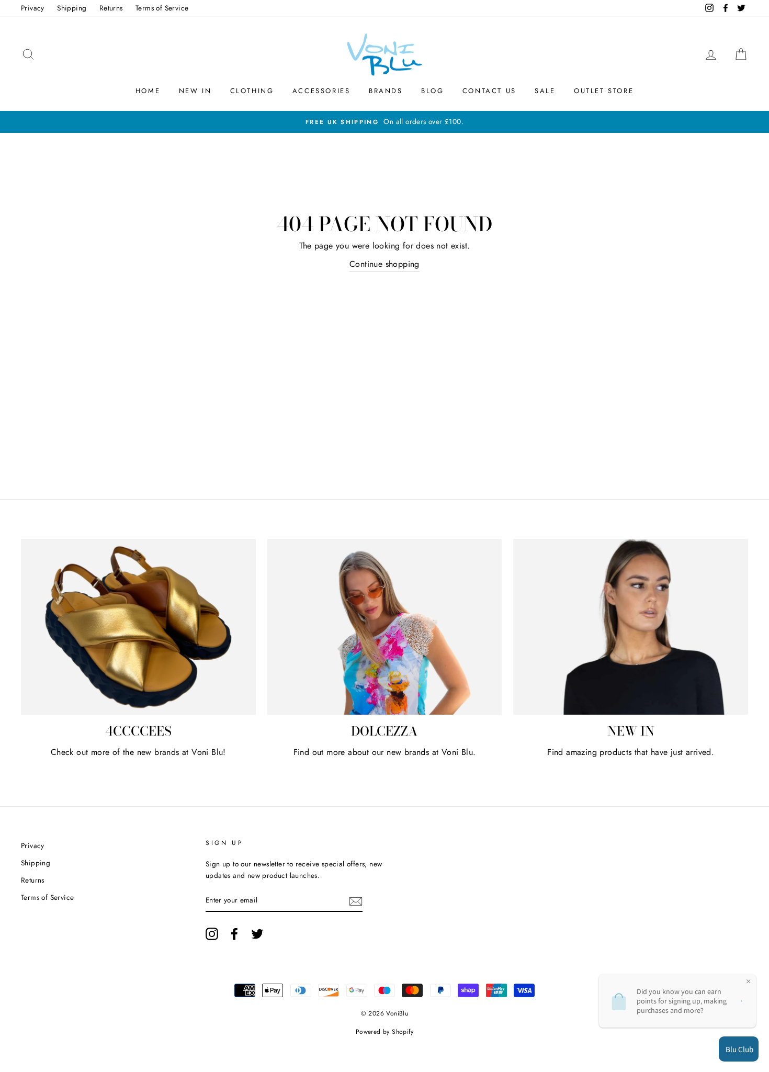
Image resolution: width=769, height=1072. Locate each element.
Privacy (32, 8)
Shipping (71, 8)
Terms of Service (161, 8)
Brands (386, 91)
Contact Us (489, 91)
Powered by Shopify (384, 1031)
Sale (545, 91)
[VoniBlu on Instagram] (212, 934)
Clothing (252, 91)
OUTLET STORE (604, 91)
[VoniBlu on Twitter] (257, 934)
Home (147, 91)
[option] (384, 122)
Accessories (321, 91)
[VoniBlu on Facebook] (234, 934)
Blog (432, 91)
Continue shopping (384, 264)
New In (195, 91)
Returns (111, 8)
